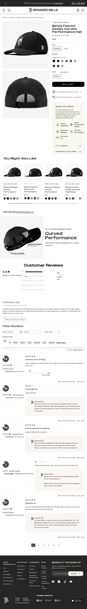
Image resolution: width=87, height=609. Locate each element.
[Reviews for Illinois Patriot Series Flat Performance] (29, 184)
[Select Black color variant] (54, 61)
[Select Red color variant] (54, 66)
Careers (31, 569)
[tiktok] (65, 581)
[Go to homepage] (43, 10)
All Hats (11, 18)
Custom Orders (44, 572)
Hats (4, 568)
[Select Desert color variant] (62, 61)
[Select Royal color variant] (58, 66)
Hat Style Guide (8, 581)
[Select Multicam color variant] (58, 61)
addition (52, 342)
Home (4, 18)
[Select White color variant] (79, 61)
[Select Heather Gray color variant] (75, 61)
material (37, 342)
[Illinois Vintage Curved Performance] (12, 172)
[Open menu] (4, 10)
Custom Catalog (44, 577)
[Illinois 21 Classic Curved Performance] (54, 172)
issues (23, 342)
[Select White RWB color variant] (79, 198)
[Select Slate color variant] (66, 61)
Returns (19, 576)
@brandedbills (25, 212)
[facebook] (53, 581)
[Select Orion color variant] (71, 61)
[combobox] (32, 332)
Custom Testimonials (45, 582)
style (44, 342)
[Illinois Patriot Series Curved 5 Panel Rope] (74, 172)
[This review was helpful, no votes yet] (78, 382)
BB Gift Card (7, 584)
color (29, 342)
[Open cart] (83, 10)
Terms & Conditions (26, 599)
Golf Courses (44, 587)
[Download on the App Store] (77, 600)
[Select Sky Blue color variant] (62, 66)
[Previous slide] (5, 3)
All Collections (8, 578)
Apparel (5, 571)
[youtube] (71, 581)
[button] (26, 44)
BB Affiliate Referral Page (33, 577)
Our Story (32, 566)
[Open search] (9, 10)
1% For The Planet (32, 582)
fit (10, 342)
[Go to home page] (5, 600)
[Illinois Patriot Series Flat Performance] (33, 172)
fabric (16, 342)
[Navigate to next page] (59, 545)
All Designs (6, 574)
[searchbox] (10, 331)
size (5, 341)
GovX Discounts (34, 586)
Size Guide (64, 72)
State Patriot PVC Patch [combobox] (64, 118)
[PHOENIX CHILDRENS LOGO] (58, 600)
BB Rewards (33, 572)
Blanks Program (44, 567)
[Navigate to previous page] (28, 545)
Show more (61, 343)
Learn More (77, 97)
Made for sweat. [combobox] (65, 107)
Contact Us (21, 569)
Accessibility (21, 579)
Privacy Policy (17, 599)
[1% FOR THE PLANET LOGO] (39, 600)
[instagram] (59, 581)
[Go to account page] (77, 10)
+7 (20, 198)
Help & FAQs (21, 566)
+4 (41, 198)
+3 (82, 198)
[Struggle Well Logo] (48, 600)
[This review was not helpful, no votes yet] (82, 382)
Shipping (20, 572)
